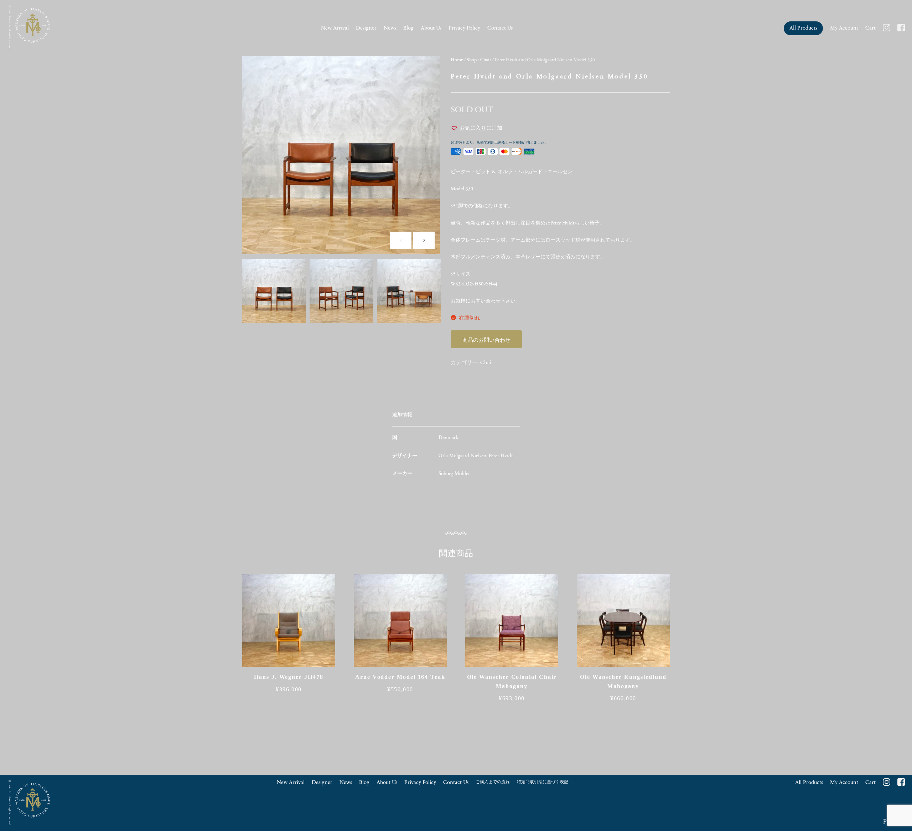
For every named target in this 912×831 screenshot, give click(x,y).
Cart (870, 28)
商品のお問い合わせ (486, 340)
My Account (844, 28)
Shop (472, 60)
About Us (431, 28)
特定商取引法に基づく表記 (542, 782)
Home (457, 60)
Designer (366, 28)
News (390, 28)
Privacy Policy (464, 28)
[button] (476, 128)
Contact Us (500, 28)
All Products (803, 28)
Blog (408, 28)
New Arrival (335, 28)
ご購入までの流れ (493, 782)
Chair (485, 60)
